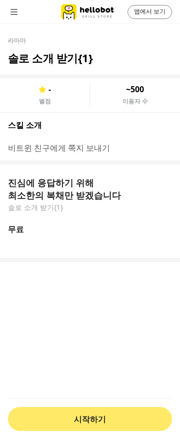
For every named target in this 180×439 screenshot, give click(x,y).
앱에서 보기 (150, 11)
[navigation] (28, 12)
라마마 (17, 40)
